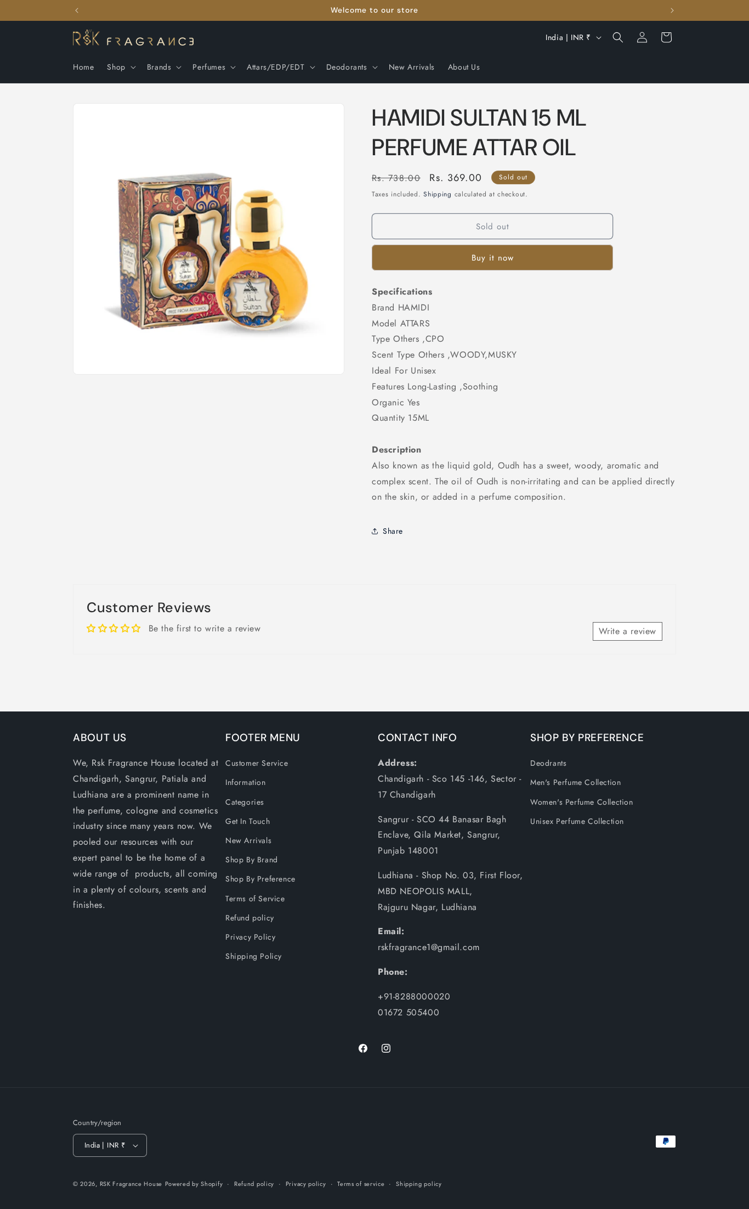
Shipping (437, 194)
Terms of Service (255, 898)
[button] (120, 66)
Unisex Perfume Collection (577, 821)
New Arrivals (248, 840)
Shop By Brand (251, 859)
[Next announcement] (672, 10)
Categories (244, 801)
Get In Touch (247, 821)
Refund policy (249, 917)
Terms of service (360, 1183)
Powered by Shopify (194, 1183)
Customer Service (256, 763)
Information (245, 782)
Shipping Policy (253, 956)
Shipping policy (419, 1183)
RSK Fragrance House (131, 1183)
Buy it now (493, 258)
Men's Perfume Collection (575, 782)
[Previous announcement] (77, 10)
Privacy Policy (250, 936)
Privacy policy (306, 1183)
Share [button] (393, 531)
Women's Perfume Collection (581, 801)
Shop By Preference (260, 878)
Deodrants (548, 763)
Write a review (627, 631)
